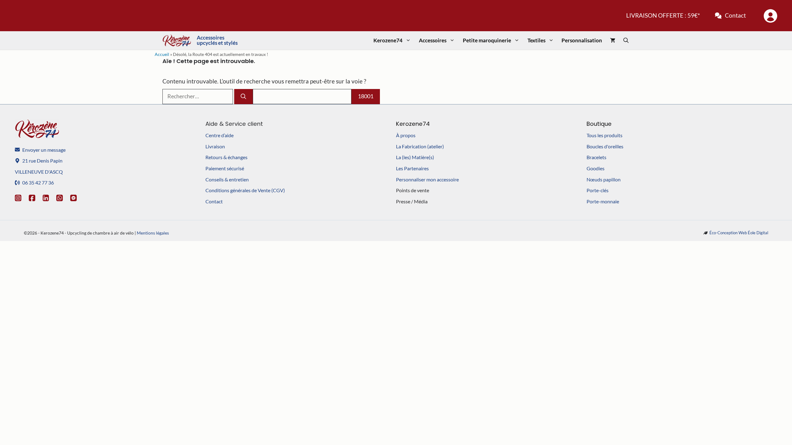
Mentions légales (153, 232)
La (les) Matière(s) (415, 157)
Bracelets (596, 157)
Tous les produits (604, 135)
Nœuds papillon (604, 179)
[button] (626, 40)
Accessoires (432, 40)
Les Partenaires (412, 168)
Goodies (596, 168)
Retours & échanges (226, 157)
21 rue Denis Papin (42, 160)
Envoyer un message (44, 150)
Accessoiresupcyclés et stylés (217, 40)
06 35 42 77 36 (38, 182)
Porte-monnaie (603, 201)
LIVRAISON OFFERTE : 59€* (663, 15)
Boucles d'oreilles (605, 146)
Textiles (536, 40)
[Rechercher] (243, 96)
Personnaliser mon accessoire (427, 179)
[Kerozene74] (176, 40)
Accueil (162, 54)
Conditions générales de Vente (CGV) (245, 190)
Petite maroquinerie (487, 40)
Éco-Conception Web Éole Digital (738, 232)
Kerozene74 (387, 40)
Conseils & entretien (227, 179)
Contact (735, 15)
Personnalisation (582, 40)
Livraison (215, 146)
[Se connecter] (770, 15)
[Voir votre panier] (612, 40)
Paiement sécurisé (224, 168)
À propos (405, 135)
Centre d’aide (219, 135)
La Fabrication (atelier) (420, 146)
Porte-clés (598, 190)
